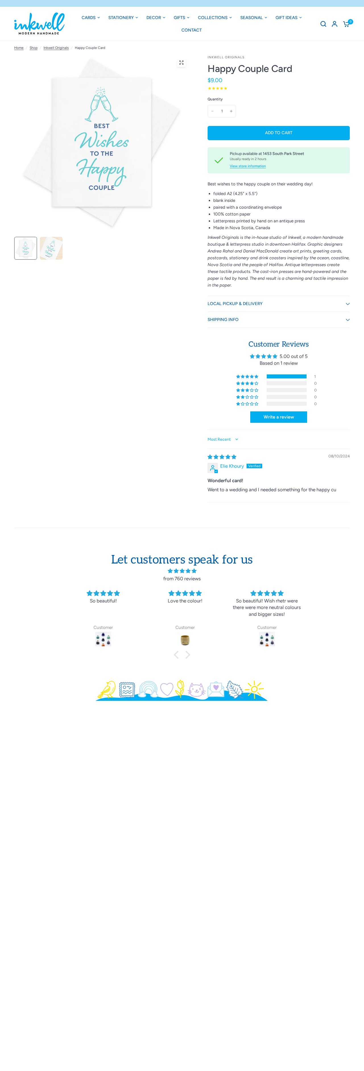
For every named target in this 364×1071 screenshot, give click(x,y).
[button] (247, 376)
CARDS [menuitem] (89, 17)
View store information (248, 166)
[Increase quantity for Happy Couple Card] (231, 111)
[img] (222, 457)
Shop (34, 48)
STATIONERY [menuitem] (121, 17)
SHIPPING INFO (223, 319)
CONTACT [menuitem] (191, 30)
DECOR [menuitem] (153, 17)
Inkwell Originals (56, 48)
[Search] (323, 24)
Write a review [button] (279, 417)
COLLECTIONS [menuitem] (213, 17)
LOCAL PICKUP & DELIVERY (235, 303)
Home (19, 48)
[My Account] (334, 24)
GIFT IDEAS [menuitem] (286, 17)
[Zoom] (181, 62)
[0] (345, 24)
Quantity (215, 99)
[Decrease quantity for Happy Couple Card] (212, 111)
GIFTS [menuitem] (179, 17)
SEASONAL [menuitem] (251, 17)
